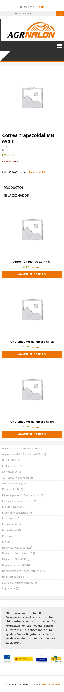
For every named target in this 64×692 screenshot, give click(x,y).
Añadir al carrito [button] (32, 274)
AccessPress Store (50, 684)
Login (41, 6)
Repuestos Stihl (38, 172)
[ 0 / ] (28, 6)
